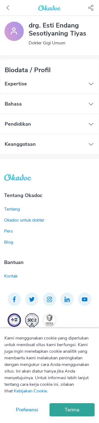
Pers (8, 231)
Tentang (12, 209)
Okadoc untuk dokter (24, 220)
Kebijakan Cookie (30, 391)
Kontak (11, 276)
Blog (8, 242)
